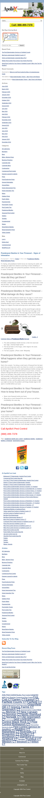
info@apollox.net (22, 785)
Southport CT (10, 736)
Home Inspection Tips (8, 190)
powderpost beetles (29, 439)
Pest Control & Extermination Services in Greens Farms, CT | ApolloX (22, 491)
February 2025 (6, 92)
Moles (3, 193)
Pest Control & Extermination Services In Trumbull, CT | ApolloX (21, 507)
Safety (22, 773)
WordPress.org (6, 247)
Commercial (22, 757)
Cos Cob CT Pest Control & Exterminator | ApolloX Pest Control (20, 480)
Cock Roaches (11, 697)
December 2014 (6, 142)
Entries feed (5, 242)
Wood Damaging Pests (8, 229)
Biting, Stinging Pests (8, 157)
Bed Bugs (4, 151)
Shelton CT (27, 734)
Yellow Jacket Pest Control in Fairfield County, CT (17, 511)
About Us (22, 752)
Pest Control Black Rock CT (18, 720)
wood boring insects (19, 440)
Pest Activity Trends (7, 204)
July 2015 (4, 128)
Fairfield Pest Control (9, 705)
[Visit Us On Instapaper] (4, 644)
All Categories (6, 149)
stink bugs (38, 737)
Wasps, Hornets (7, 544)
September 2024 (6, 103)
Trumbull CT (33, 739)
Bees (3, 154)
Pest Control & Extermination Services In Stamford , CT (18, 505)
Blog (22, 777)
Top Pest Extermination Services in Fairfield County (16, 52)
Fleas (3, 176)
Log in (3, 239)
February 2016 (6, 117)
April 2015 (5, 136)
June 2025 (5, 86)
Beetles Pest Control (23, 695)
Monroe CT (13, 711)
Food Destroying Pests (8, 179)
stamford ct (27, 736)
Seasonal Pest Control (8, 213)
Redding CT (22, 729)
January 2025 (6, 94)
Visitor (17, 259)
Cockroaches (5, 168)
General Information (7, 182)
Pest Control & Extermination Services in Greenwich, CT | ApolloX (21, 493)
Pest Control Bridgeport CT (19, 723)
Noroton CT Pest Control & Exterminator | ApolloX (17, 484)
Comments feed (6, 245)
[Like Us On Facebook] (18, 469)
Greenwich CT (11, 709)
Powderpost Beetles (7, 210)
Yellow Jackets (6, 232)
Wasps (4, 224)
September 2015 (6, 122)
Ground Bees (5, 185)
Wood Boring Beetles (8, 227)
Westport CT (24, 741)
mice (39, 710)
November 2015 (6, 120)
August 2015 (5, 125)
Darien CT (18, 699)
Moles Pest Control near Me (11, 530)
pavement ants (9, 720)
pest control (21, 719)
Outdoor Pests (6, 196)
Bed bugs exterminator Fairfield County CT (14, 55)
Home (22, 748)
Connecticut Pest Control (24, 697)
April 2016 (5, 114)
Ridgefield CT (10, 731)
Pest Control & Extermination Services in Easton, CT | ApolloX (20, 486)
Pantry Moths (5, 199)
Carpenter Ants (6, 163)
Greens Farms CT (22, 707)
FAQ (22, 769)
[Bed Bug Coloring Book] (10, 42)
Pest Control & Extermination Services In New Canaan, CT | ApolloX (22, 495)
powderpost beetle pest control (14, 439)
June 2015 (5, 131)
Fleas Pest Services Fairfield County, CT (14, 523)
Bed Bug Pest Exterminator (10, 515)
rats (12, 729)
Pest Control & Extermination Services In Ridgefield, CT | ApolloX (21, 501)
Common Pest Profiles (22, 761)
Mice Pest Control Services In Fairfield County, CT (17, 525)
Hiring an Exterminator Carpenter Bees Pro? (14, 58)
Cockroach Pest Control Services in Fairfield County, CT (18, 521)
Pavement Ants (6, 202)
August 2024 (5, 106)
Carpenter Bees (6, 165)
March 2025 (5, 89)
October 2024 (6, 100)
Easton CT (32, 699)
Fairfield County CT (14, 702)
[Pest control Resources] (11, 678)
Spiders (4, 216)
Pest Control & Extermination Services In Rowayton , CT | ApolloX (21, 503)
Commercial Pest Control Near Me (13, 478)
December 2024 (6, 97)
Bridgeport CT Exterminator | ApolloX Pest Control (17, 476)
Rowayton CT (10, 734)
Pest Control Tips (6, 207)
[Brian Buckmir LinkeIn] (26, 469)
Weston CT (9, 741)
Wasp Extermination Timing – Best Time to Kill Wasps (25, 76)
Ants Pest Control (9, 695)
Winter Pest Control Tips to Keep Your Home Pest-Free (17, 60)
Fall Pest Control (21, 705)
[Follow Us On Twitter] (22, 469)
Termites (4, 218)
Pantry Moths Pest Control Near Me (13, 532)
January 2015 (6, 139)
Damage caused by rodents (9, 174)
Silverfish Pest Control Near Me (12, 536)
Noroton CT (13, 714)
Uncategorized (6, 221)
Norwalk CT (13, 716)
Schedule (22, 781)
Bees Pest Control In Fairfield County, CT (14, 519)
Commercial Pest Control (9, 171)
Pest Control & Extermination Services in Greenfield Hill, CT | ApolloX (22, 488)
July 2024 (4, 108)
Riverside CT (28, 731)
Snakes (5, 538)
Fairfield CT (34, 702)
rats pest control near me (10, 534)
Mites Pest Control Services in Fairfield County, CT (17, 527)
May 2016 (4, 111)
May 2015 (4, 133)
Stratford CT (10, 739)
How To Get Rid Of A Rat (8, 667)
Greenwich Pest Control (29, 710)
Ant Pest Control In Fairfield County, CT (14, 513)
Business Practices (7, 160)
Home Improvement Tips (9, 188)
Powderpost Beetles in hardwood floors (14, 509)
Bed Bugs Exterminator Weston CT (13, 517)
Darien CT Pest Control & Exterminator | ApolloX (16, 482)
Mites (4, 712)
